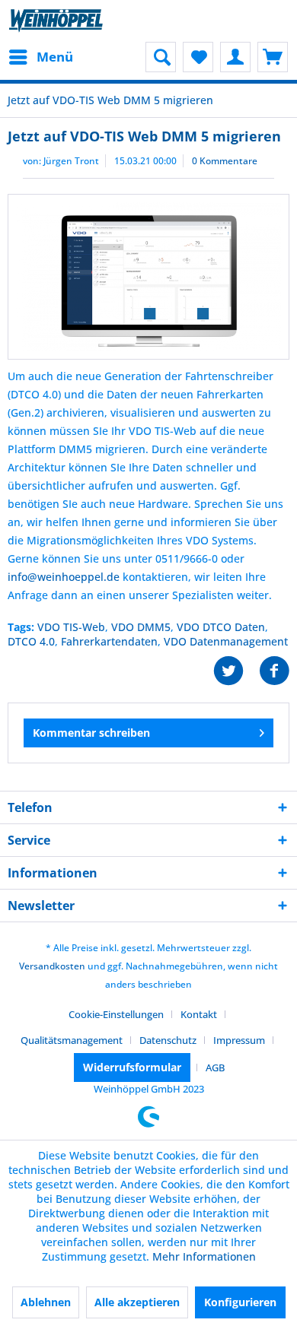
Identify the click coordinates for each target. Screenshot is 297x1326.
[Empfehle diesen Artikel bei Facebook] (274, 671)
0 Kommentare (224, 160)
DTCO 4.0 (31, 641)
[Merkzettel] (198, 57)
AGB (215, 1067)
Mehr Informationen (204, 1256)
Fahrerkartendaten (109, 641)
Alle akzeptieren (137, 1302)
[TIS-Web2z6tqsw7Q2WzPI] (148, 277)
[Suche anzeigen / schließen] (160, 57)
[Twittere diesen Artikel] (236, 671)
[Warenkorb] (272, 57)
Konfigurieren (240, 1302)
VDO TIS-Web (71, 627)
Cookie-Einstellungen (116, 1014)
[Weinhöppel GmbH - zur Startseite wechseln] (56, 21)
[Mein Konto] (235, 57)
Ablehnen (46, 1302)
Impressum (239, 1040)
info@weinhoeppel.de (64, 576)
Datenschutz (167, 1040)
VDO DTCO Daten (221, 627)
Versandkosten (52, 966)
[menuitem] (40, 57)
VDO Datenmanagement (226, 641)
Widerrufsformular (132, 1067)
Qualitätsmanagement (72, 1040)
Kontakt (198, 1014)
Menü (55, 56)
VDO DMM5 (141, 627)
